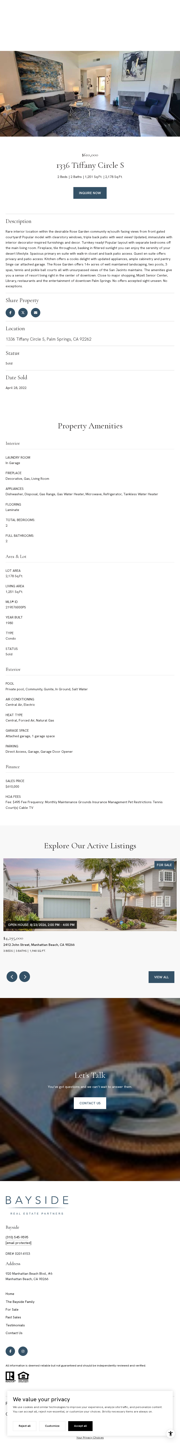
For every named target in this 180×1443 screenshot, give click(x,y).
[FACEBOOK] (10, 1351)
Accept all (80, 1426)
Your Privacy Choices (90, 1437)
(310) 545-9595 (17, 1237)
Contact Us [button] (90, 1103)
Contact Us (14, 1333)
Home (10, 1294)
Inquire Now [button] (90, 193)
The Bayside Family (20, 1302)
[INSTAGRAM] (23, 1351)
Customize (52, 1426)
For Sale (12, 1309)
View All (161, 977)
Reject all (24, 1426)
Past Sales (13, 1317)
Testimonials (15, 1325)
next (24, 976)
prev (12, 976)
